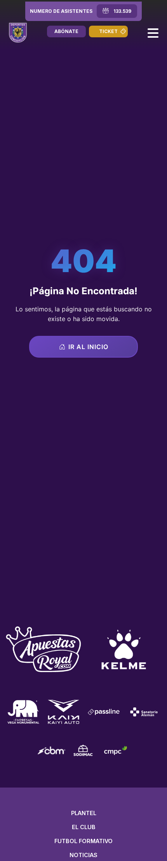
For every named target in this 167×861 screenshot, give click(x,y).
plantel (83, 813)
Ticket (108, 31)
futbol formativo (83, 841)
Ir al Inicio (88, 347)
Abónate (66, 31)
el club (84, 827)
